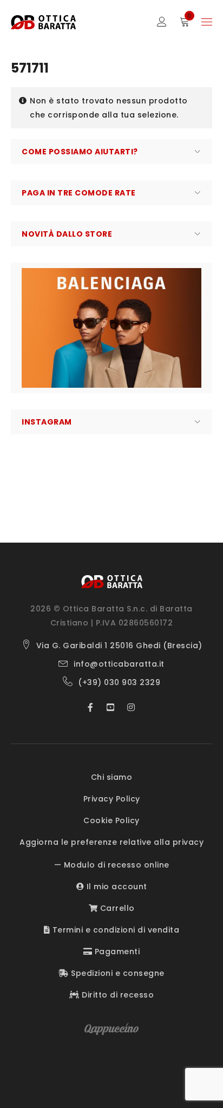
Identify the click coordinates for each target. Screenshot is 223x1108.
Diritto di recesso (117, 994)
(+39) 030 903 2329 (119, 682)
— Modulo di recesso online (111, 864)
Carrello (116, 908)
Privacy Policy (111, 798)
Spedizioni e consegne (117, 973)
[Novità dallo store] (111, 328)
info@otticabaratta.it (119, 664)
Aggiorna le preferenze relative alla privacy (111, 842)
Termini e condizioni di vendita (114, 929)
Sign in (162, 22)
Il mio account (115, 886)
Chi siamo (112, 777)
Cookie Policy (111, 820)
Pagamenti (116, 951)
